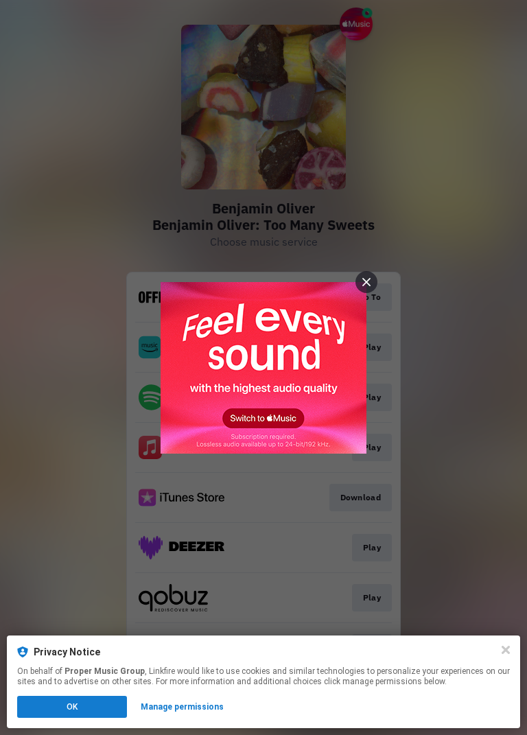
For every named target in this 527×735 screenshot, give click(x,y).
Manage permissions (182, 707)
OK (72, 707)
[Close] (506, 650)
